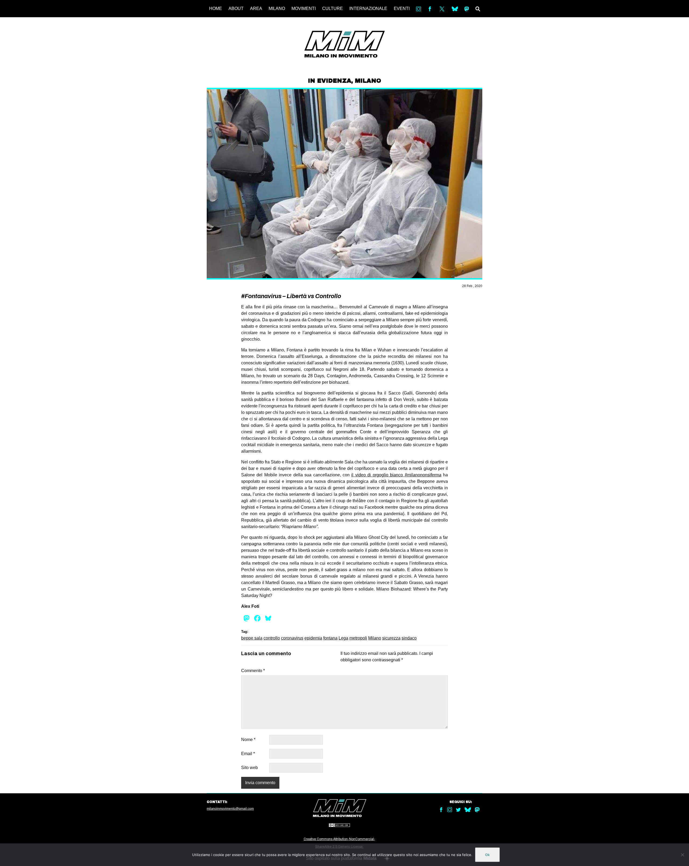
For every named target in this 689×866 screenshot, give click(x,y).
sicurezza (391, 638)
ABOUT (236, 8)
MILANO (277, 8)
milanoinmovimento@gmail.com (230, 809)
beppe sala (251, 638)
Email (248, 753)
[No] (682, 854)
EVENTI (402, 8)
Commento (253, 670)
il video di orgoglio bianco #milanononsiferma (396, 475)
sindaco (409, 638)
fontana (330, 638)
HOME (215, 8)
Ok (487, 855)
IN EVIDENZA (329, 81)
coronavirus (292, 638)
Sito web (249, 767)
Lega (343, 638)
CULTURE (332, 8)
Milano (374, 638)
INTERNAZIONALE (368, 8)
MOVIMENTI (303, 8)
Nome (248, 739)
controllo (271, 638)
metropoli (358, 638)
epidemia (313, 638)
